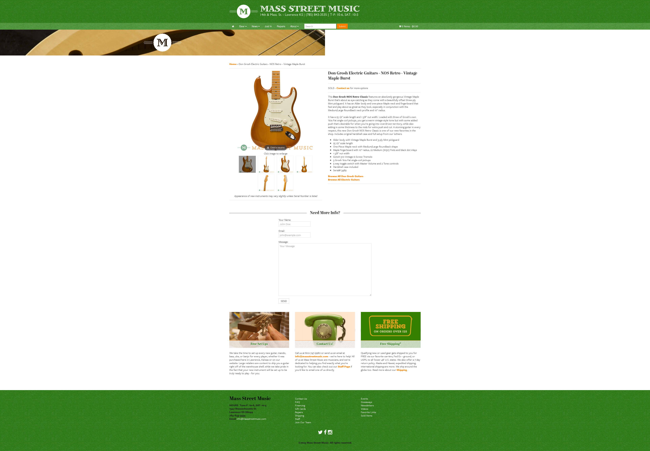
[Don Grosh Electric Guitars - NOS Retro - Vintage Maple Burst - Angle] (285, 164)
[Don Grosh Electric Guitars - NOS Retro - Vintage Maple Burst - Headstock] (266, 182)
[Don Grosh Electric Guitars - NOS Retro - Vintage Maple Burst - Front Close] (247, 164)
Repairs (299, 412)
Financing (300, 405)
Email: (282, 231)
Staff (297, 419)
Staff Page (344, 366)
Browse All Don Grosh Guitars (345, 176)
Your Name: (285, 220)
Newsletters (367, 405)
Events (364, 398)
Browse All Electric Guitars (344, 179)
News (255, 26)
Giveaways (366, 402)
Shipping (402, 370)
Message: (283, 242)
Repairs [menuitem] (281, 26)
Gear (242, 26)
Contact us (343, 88)
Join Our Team (303, 422)
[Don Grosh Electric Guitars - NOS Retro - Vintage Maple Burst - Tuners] (285, 182)
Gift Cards (300, 409)
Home (232, 64)
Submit (342, 26)
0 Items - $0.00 (409, 26)
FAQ (297, 402)
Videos (364, 409)
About (293, 26)
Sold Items (366, 415)
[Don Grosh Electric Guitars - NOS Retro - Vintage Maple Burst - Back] (304, 164)
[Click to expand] (275, 111)
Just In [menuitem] (268, 26)
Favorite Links (368, 412)
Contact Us (301, 398)
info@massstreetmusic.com (311, 356)
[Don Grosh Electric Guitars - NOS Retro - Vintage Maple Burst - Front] (266, 164)
